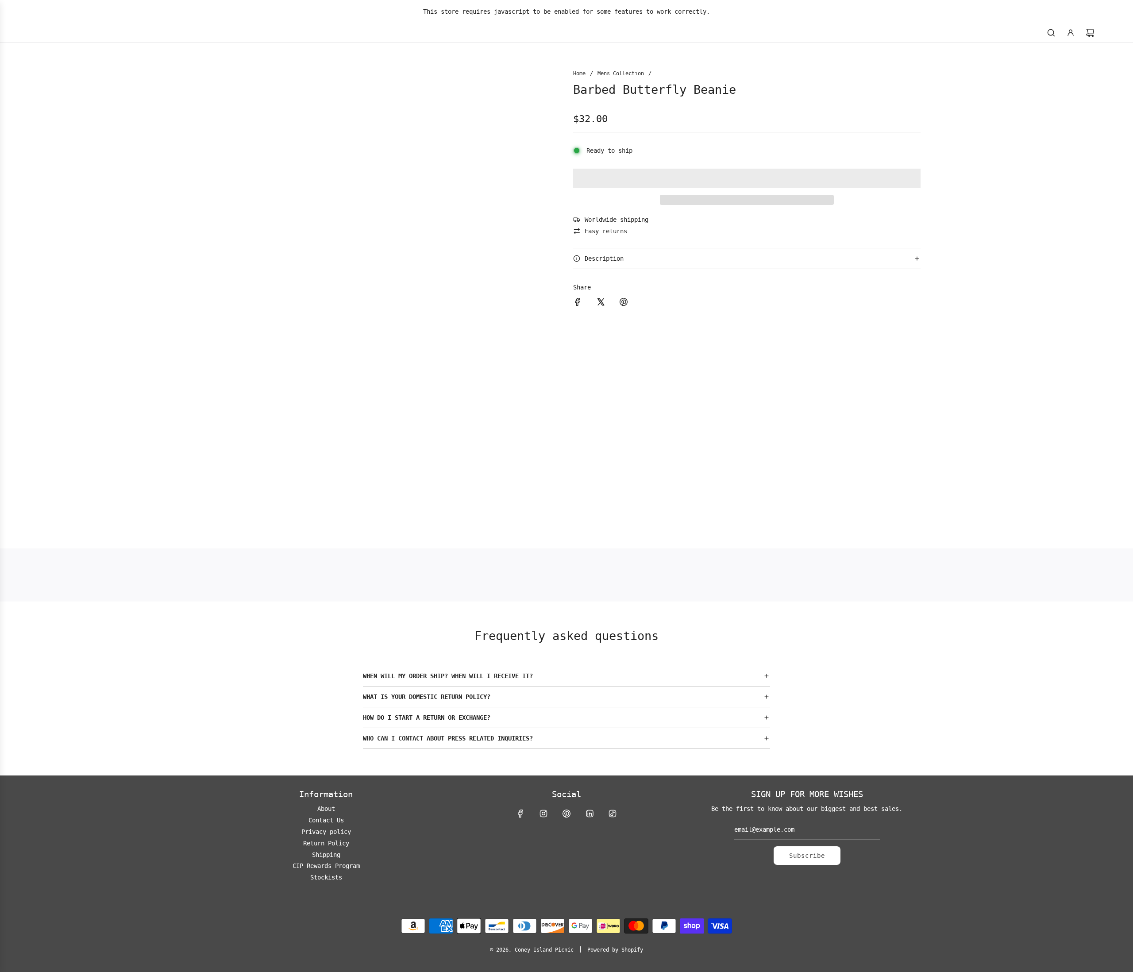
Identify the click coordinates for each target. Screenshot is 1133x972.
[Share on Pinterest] (623, 303)
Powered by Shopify (615, 950)
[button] (747, 178)
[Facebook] (520, 813)
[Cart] (1090, 32)
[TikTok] (612, 813)
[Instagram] (543, 813)
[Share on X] (600, 303)
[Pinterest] (566, 813)
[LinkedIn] (589, 813)
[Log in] (1070, 32)
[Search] (1051, 32)
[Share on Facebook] (577, 303)
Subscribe (807, 855)
